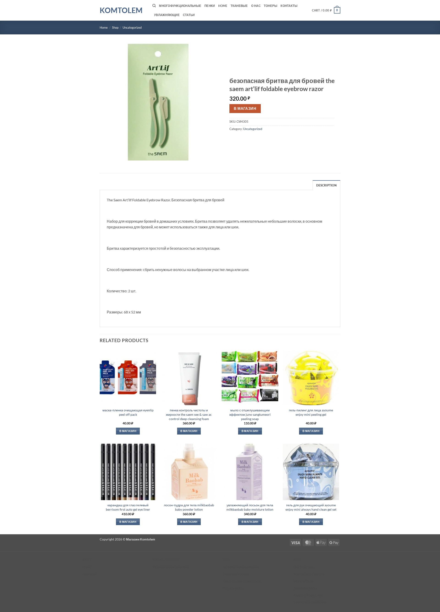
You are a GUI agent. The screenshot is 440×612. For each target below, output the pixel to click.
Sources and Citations (309, 574)
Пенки (209, 6)
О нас (256, 6)
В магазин (245, 108)
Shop (115, 27)
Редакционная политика (171, 567)
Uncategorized (132, 27)
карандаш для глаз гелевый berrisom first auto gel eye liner (128, 507)
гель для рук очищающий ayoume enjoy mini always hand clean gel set (311, 507)
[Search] (154, 5)
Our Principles (304, 567)
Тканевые (239, 6)
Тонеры (271, 6)
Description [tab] (326, 185)
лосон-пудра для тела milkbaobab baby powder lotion (189, 507)
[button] (326, 10)
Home (222, 6)
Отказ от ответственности (242, 581)
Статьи (189, 15)
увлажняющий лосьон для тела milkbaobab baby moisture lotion (249, 507)
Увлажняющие (167, 15)
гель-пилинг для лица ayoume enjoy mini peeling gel (311, 412)
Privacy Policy (233, 588)
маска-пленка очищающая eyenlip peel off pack (128, 412)
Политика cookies (236, 574)
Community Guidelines (310, 602)
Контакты (288, 6)
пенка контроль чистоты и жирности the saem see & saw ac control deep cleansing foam (189, 414)
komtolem (121, 10)
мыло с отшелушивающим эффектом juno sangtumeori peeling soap (250, 414)
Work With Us (304, 581)
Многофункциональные (180, 6)
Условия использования (241, 567)
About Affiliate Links (308, 595)
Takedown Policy (305, 588)
